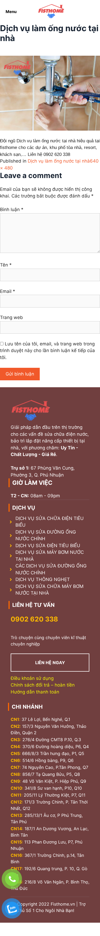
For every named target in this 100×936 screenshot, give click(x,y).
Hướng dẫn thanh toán (35, 692)
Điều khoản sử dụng (32, 678)
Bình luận (11, 209)
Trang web (11, 317)
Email (7, 291)
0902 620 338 (34, 619)
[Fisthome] (51, 11)
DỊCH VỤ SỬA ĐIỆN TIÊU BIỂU (47, 545)
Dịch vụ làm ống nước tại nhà (59, 161)
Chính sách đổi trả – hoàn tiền (43, 685)
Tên (6, 265)
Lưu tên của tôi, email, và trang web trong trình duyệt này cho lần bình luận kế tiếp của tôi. (47, 350)
